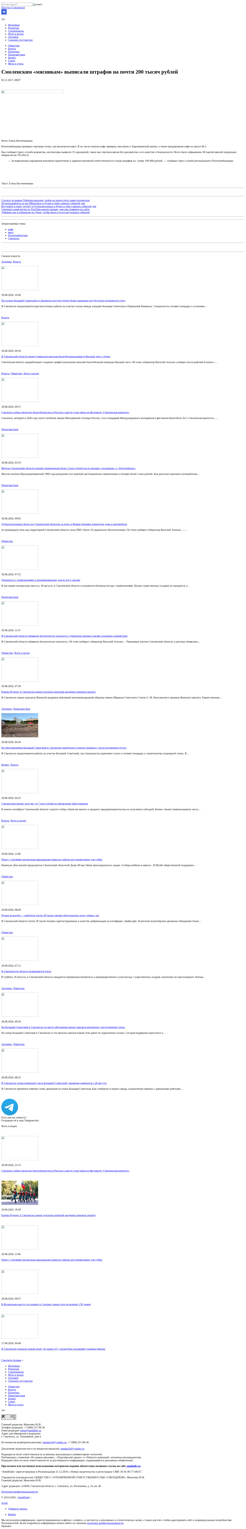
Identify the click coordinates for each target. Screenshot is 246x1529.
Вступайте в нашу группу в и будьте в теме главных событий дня (48, 206)
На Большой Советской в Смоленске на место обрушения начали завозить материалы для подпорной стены (63, 1027)
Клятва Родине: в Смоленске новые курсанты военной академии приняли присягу (48, 691)
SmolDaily (24, 1497)
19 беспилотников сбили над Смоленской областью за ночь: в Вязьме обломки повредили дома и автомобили (64, 524)
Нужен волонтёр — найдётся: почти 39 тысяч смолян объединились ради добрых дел (50, 915)
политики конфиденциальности (105, 1523)
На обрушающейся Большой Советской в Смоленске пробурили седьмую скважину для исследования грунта (63, 747)
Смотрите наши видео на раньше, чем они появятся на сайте (45, 209)
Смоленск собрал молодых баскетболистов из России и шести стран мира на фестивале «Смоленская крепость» (65, 412)
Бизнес (12, 57)
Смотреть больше (11, 1360)
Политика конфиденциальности (19, 1491)
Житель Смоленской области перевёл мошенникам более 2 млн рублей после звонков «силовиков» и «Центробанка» (68, 468)
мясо (10, 232)
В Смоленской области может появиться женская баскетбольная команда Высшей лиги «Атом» (56, 356)
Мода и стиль (15, 63)
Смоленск (13, 238)
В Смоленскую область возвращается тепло (26, 971)
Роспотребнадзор (18, 235)
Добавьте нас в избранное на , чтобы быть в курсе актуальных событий (45, 212)
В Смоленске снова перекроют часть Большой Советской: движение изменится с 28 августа (54, 1083)
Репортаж (13, 28)
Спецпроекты (16, 31)
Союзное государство (20, 40)
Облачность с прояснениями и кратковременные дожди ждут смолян (40, 580)
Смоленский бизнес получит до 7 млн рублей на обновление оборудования (44, 803)
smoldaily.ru (133, 1466)
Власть (12, 48)
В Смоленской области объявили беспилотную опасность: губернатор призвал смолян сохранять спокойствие (64, 636)
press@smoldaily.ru (30, 1430)
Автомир (13, 37)
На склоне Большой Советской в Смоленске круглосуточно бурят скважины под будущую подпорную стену (63, 300)
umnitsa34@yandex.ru (54, 1442)
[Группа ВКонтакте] (4, 13)
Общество (14, 45)
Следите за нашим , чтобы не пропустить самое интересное (45, 200)
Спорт (11, 60)
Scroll (4, 1503)
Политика (13, 51)
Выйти (12, 1514)
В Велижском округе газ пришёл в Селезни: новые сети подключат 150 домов (46, 1304)
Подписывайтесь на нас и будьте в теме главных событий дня (43, 203)
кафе (10, 229)
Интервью (14, 25)
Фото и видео (16, 34)
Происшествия (16, 54)
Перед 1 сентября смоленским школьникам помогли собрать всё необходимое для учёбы (51, 859)
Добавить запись (17, 1508)
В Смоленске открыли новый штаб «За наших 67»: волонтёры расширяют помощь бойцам (53, 1348)
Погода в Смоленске (13, 7)
